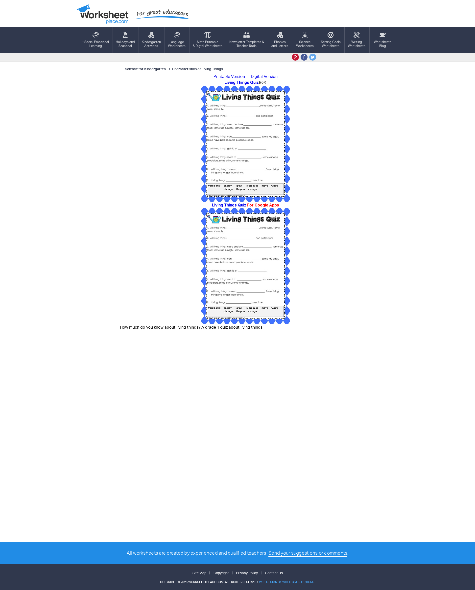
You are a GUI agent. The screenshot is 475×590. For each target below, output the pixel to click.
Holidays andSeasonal (125, 44)
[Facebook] (304, 57)
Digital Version (264, 76)
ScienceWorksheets (305, 44)
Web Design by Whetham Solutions (286, 582)
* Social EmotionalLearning (95, 44)
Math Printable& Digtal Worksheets (207, 44)
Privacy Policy (247, 573)
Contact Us (274, 573)
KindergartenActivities (151, 44)
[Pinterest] (295, 57)
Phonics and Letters (279, 44)
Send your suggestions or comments (307, 553)
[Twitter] (312, 57)
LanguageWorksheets (177, 44)
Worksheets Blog (382, 44)
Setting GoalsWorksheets (331, 44)
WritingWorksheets (356, 44)
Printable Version (229, 76)
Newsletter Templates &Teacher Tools (246, 44)
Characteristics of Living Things (197, 69)
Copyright (221, 573)
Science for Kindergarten (145, 69)
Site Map (199, 573)
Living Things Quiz (245, 205)
